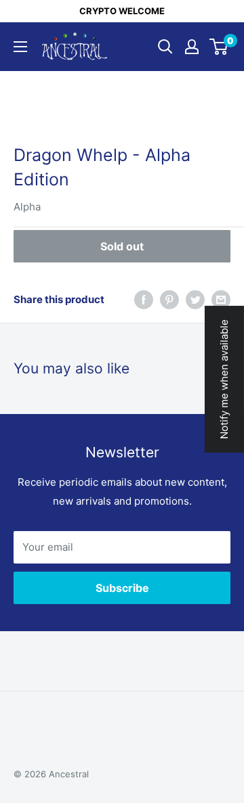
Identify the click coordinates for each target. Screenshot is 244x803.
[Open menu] (20, 46)
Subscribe (122, 588)
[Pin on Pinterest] (169, 299)
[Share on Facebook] (143, 299)
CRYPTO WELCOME (122, 10)
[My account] (192, 46)
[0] (219, 47)
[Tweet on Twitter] (195, 299)
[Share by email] (220, 299)
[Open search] (165, 46)
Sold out (122, 246)
